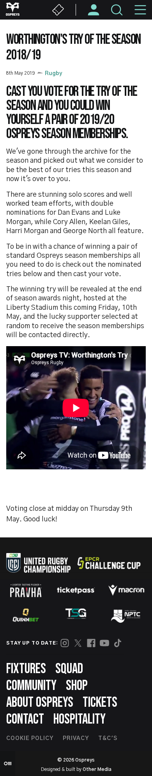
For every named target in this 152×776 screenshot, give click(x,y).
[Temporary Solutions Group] (76, 615)
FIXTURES (26, 669)
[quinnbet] (25, 615)
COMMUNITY (31, 685)
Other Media (97, 769)
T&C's (107, 738)
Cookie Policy (29, 738)
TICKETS (100, 702)
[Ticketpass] (76, 590)
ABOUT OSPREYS (39, 702)
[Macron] (126, 590)
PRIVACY (76, 738)
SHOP (77, 685)
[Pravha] (25, 590)
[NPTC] (126, 615)
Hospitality (79, 719)
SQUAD (69, 669)
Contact (25, 719)
